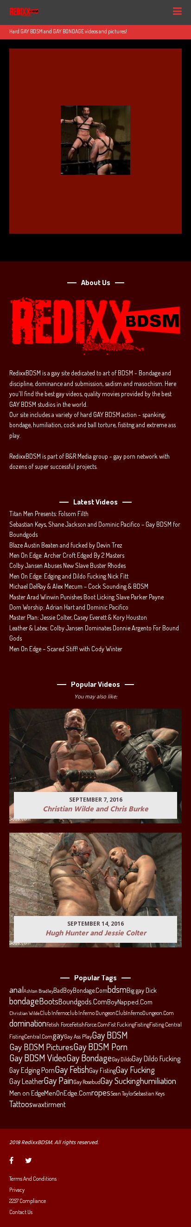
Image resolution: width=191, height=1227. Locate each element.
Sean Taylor (122, 1093)
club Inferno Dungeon (91, 1012)
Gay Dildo (122, 1059)
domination (27, 1023)
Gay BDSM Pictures (41, 1047)
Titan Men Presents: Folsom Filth (49, 513)
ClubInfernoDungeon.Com (144, 1012)
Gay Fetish (72, 1070)
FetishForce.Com (90, 1024)
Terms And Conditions (33, 1178)
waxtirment (49, 1104)
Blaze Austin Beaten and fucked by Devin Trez (65, 545)
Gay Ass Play (78, 1036)
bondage (24, 1001)
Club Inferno (54, 1012)
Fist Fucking (121, 1024)
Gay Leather (26, 1081)
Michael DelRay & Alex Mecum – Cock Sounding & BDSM (78, 586)
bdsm (117, 989)
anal (16, 989)
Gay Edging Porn (32, 1070)
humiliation (158, 1081)
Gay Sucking (120, 1081)
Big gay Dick (142, 990)
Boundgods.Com (82, 1001)
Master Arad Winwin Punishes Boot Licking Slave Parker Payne (86, 597)
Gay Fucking (135, 1070)
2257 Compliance (27, 1200)
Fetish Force (59, 1024)
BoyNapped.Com (130, 1001)
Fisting (141, 1024)
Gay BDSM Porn (100, 1046)
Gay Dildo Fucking (156, 1058)
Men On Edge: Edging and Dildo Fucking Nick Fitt (68, 576)
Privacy (17, 1189)
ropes (100, 1092)
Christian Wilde (24, 1013)
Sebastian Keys (149, 1093)
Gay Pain (58, 1081)
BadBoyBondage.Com (80, 990)
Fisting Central (165, 1024)
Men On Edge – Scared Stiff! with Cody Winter (65, 649)
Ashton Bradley (38, 991)
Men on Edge (26, 1093)
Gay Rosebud (87, 1081)
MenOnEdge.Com (67, 1093)
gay (58, 1035)
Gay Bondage (89, 1058)
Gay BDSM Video (37, 1058)
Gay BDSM (110, 1035)
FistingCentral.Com (30, 1036)
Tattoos (20, 1104)
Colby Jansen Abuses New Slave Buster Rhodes (67, 565)
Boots (48, 1001)
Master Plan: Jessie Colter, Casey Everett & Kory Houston (78, 617)
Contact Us (20, 1211)
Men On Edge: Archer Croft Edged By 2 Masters (66, 555)
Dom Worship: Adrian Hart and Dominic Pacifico (68, 607)
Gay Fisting (102, 1070)
